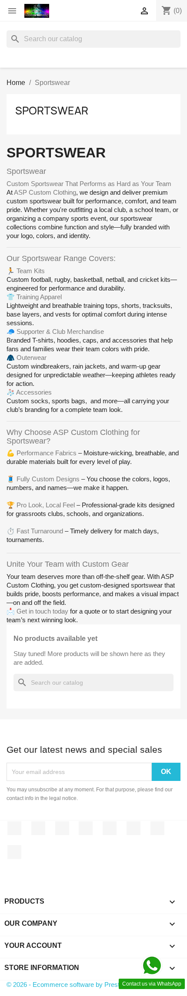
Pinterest (110, 828)
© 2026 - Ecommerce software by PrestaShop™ (75, 984)
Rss (62, 828)
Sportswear (51, 110)
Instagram (157, 828)
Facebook (14, 828)
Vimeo (133, 828)
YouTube (86, 828)
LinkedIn (14, 852)
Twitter (38, 828)
